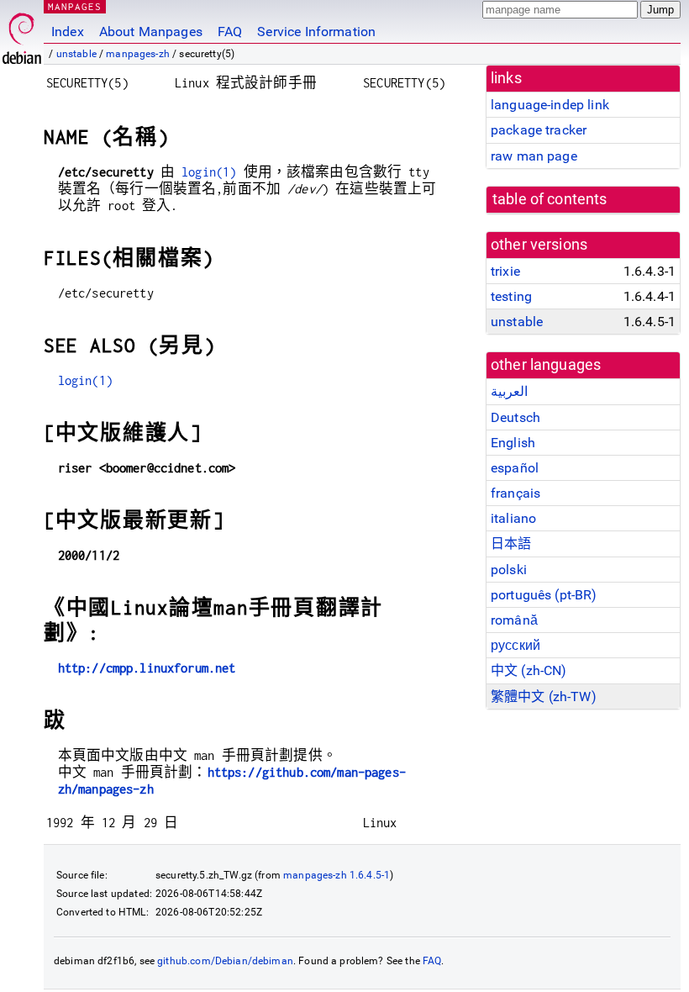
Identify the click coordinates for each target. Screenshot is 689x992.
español (515, 468)
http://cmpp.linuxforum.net (147, 668)
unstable (76, 54)
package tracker (538, 130)
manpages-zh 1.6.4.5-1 (336, 875)
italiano (513, 518)
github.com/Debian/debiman (225, 961)
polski (509, 570)
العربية (509, 391)
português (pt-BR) (544, 595)
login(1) (208, 172)
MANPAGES (75, 6)
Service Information (316, 32)
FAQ (230, 32)
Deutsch (515, 417)
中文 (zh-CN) (529, 670)
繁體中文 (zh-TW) (544, 696)
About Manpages (150, 32)
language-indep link (550, 105)
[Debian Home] (22, 34)
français (515, 493)
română (514, 620)
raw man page (534, 156)
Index (67, 32)
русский (515, 645)
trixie (505, 271)
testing (511, 296)
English (513, 443)
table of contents (549, 199)
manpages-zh (138, 54)
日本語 (511, 543)
